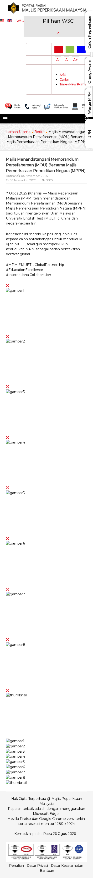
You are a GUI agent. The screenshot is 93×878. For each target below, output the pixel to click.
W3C (20, 21)
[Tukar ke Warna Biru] (81, 49)
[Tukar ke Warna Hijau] (70, 49)
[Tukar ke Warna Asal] (59, 49)
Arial (63, 75)
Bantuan (47, 870)
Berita (39, 132)
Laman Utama (18, 132)
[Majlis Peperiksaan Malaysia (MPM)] (46, 8)
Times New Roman (74, 84)
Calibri (64, 79)
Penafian (16, 865)
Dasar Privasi (37, 865)
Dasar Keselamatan (67, 865)
